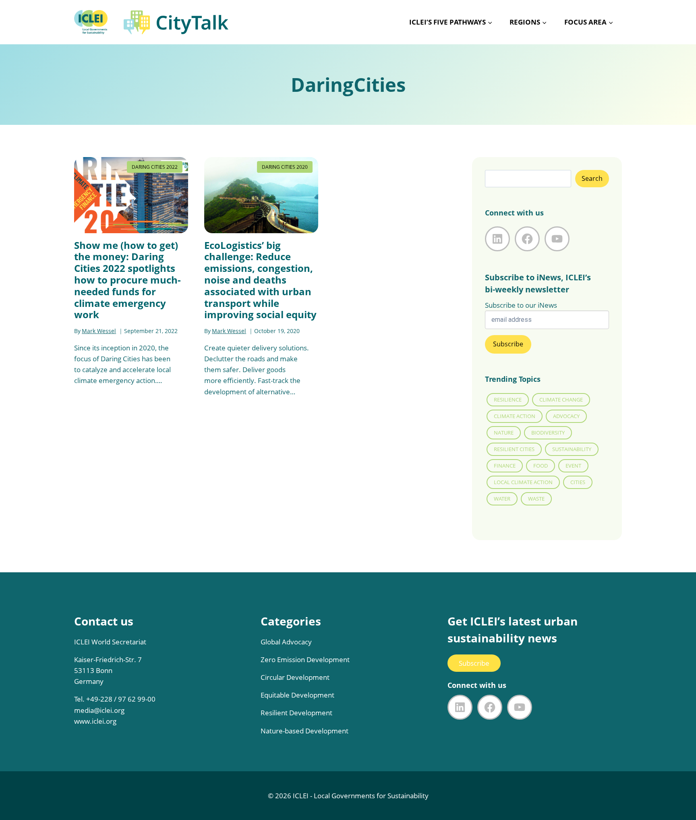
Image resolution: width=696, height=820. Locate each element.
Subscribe (474, 663)
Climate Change (561, 399)
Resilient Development (296, 712)
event (573, 465)
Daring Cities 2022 (155, 167)
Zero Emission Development (305, 659)
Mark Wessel (99, 331)
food (540, 465)
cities (577, 482)
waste (536, 498)
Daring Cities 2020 (285, 167)
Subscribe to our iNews (521, 305)
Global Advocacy (286, 641)
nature (504, 432)
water (502, 498)
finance (505, 465)
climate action (514, 416)
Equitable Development (297, 695)
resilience (508, 399)
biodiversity (548, 432)
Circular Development (295, 677)
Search (592, 178)
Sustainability (571, 449)
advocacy (566, 416)
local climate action (523, 482)
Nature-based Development (304, 730)
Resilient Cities (514, 449)
